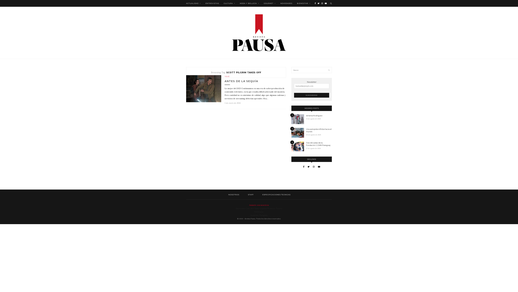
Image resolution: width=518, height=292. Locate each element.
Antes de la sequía (241, 81)
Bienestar (302, 3)
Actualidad (192, 3)
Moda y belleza (248, 3)
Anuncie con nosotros (259, 205)
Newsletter (311, 82)
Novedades (286, 3)
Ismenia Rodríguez (314, 116)
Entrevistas (212, 3)
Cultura (228, 3)
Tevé (227, 76)
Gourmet (268, 3)
